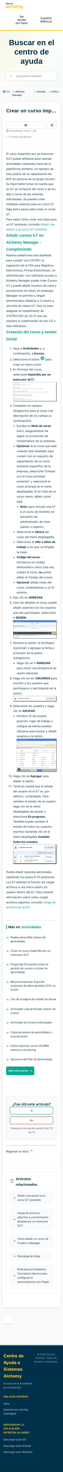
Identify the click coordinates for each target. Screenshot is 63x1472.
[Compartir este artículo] (52, 125)
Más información (18, 1070)
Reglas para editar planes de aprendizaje (28, 939)
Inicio (9, 91)
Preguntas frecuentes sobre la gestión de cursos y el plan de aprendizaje (29, 968)
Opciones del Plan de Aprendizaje (31, 1059)
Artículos (56, 91)
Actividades (43, 91)
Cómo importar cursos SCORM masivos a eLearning (29, 1047)
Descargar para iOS (15, 1439)
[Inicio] (14, 6)
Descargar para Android (17, 1445)
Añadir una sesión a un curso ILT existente (31, 1198)
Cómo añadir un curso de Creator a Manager (32, 1241)
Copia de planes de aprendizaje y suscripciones (31, 1034)
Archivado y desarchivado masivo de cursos (33, 1011)
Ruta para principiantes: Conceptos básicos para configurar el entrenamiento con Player (33, 1276)
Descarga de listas (28, 1256)
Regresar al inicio (18, 1151)
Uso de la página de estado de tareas (33, 999)
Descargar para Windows (18, 1451)
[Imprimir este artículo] (25, 125)
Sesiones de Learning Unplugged (16, 1411)
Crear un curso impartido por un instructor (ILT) (30, 952)
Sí (31, 1110)
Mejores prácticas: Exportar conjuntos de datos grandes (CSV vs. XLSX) (33, 985)
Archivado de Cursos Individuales (31, 1022)
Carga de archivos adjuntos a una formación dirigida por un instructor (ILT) (32, 1219)
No (31, 1120)
